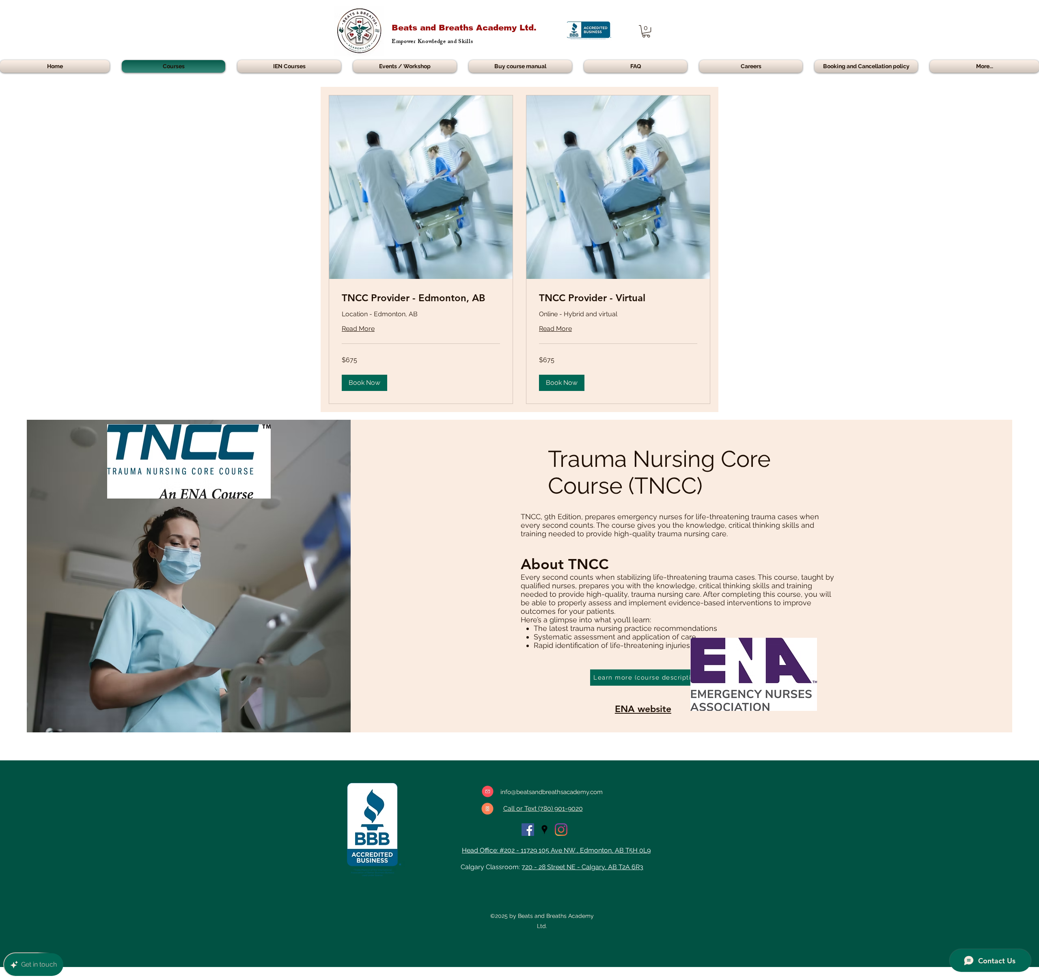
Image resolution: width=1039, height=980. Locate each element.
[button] (646, 31)
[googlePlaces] (544, 829)
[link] (421, 297)
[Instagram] (561, 829)
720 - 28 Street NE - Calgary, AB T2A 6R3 (582, 867)
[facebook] (528, 829)
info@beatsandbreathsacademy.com (551, 792)
